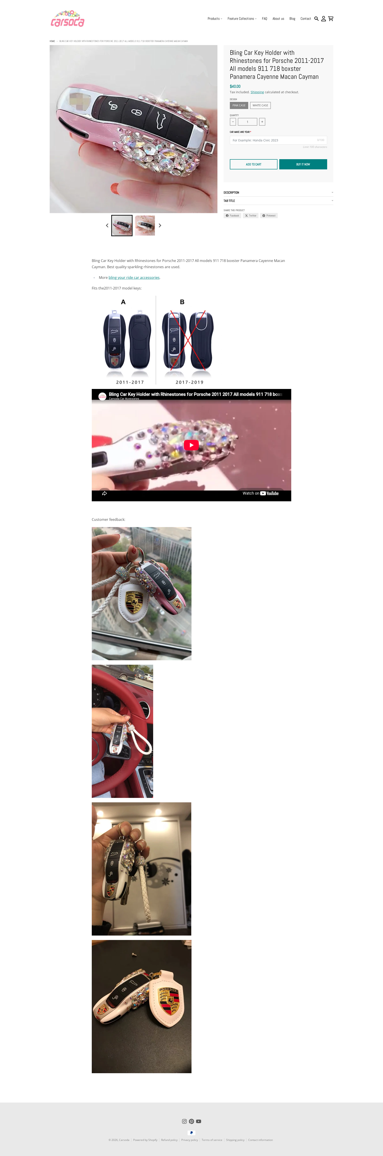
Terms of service (212, 1140)
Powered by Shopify (145, 1140)
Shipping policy (235, 1140)
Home (52, 41)
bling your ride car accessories (134, 277)
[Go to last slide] (107, 225)
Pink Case (239, 105)
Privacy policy (189, 1140)
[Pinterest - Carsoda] (191, 1121)
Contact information (260, 1140)
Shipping (257, 92)
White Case (260, 105)
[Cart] (330, 18)
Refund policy (169, 1140)
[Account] (323, 18)
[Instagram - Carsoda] (184, 1121)
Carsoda (124, 1140)
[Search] (316, 18)
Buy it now (303, 164)
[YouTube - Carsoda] (198, 1121)
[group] (122, 225)
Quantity (234, 115)
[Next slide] (159, 225)
